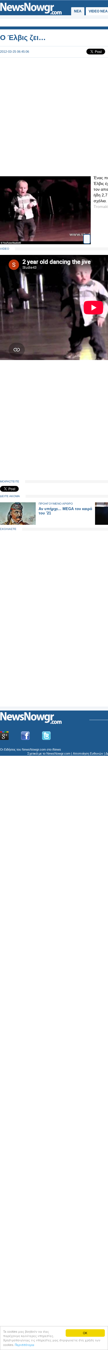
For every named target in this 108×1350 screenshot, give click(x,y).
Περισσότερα (24, 1345)
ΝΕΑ (78, 11)
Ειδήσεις (10, 749)
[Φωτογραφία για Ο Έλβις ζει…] (86, 236)
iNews (56, 749)
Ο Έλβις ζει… (23, 37)
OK (85, 1333)
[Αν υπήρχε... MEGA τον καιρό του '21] (18, 523)
